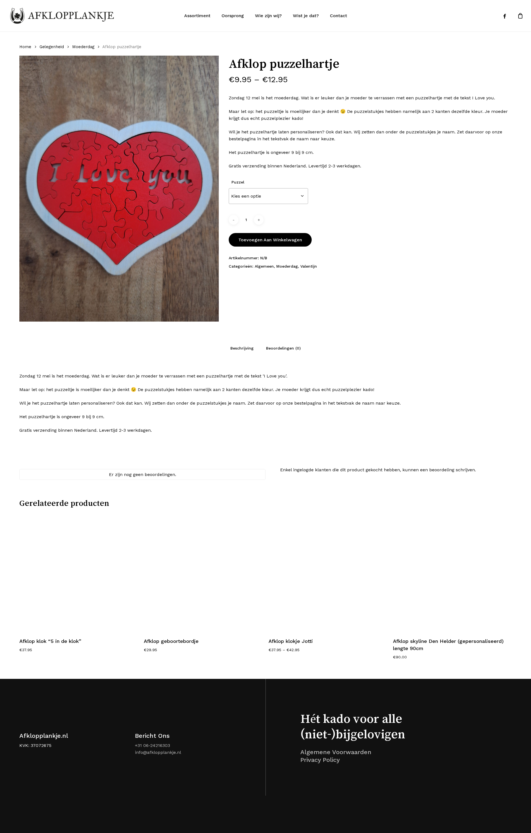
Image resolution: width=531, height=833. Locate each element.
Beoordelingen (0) (283, 348)
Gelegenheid (52, 46)
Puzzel (237, 182)
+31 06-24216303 (152, 745)
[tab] (242, 348)
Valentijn (308, 266)
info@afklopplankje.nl (158, 752)
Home (25, 46)
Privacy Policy (320, 759)
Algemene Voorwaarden (335, 752)
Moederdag (83, 46)
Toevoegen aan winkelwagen (270, 239)
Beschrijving (242, 348)
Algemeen (264, 266)
